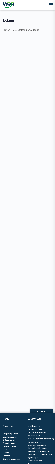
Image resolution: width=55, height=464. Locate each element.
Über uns (8, 426)
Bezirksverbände (10, 437)
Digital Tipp (33, 457)
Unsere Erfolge (9, 446)
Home (6, 419)
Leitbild (6, 452)
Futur (5, 449)
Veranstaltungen (35, 429)
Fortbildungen (34, 426)
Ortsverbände (9, 440)
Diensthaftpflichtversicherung (41, 438)
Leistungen (34, 419)
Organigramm (9, 443)
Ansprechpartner (10, 433)
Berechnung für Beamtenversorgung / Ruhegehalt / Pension (37, 445)
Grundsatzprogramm (12, 459)
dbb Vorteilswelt (35, 460)
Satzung (6, 455)
